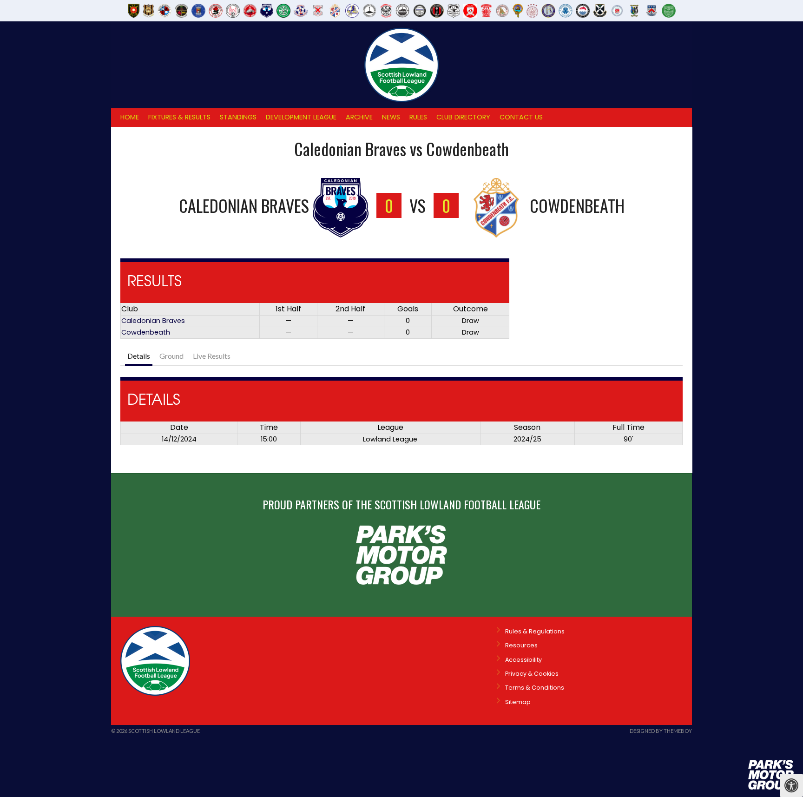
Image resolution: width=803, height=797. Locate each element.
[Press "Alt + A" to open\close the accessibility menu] (791, 785)
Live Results (211, 355)
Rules (418, 117)
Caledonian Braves (153, 320)
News (391, 117)
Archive (359, 117)
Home (129, 117)
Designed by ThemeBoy (661, 731)
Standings (238, 117)
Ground (171, 355)
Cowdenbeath (145, 332)
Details (138, 355)
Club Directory (463, 117)
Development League (301, 117)
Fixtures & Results (179, 117)
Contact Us (521, 117)
